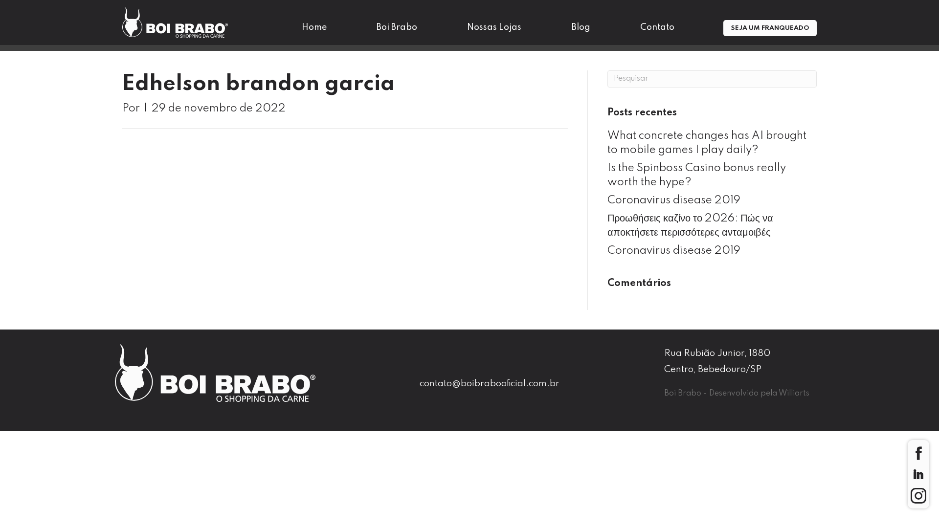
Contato (657, 27)
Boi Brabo (397, 27)
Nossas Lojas (494, 27)
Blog (581, 27)
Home (314, 27)
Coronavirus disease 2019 (673, 200)
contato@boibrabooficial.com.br (489, 383)
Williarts (794, 393)
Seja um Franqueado (770, 28)
